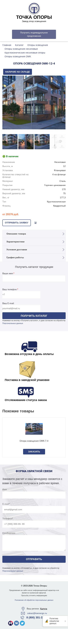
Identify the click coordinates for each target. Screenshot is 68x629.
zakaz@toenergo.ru (37, 613)
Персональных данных (12, 323)
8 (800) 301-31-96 (36, 617)
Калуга (43, 608)
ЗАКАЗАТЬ (34, 451)
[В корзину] (35, 222)
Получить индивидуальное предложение (34, 34)
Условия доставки (16, 249)
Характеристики (15, 241)
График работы (15, 257)
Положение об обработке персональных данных (34, 600)
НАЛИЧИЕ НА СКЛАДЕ (17, 72)
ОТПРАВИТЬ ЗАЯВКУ (16, 222)
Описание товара (16, 233)
